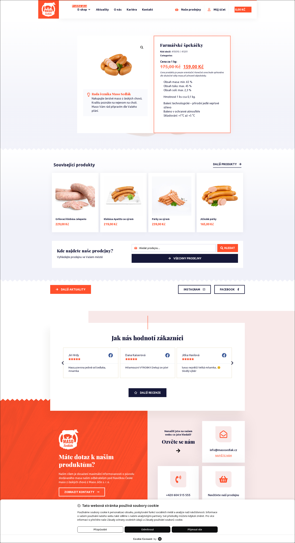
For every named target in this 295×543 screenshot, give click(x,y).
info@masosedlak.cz (223, 450)
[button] (142, 47)
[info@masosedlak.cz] (223, 434)
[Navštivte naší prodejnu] (223, 479)
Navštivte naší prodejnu (223, 495)
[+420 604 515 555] (178, 479)
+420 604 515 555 (178, 495)
